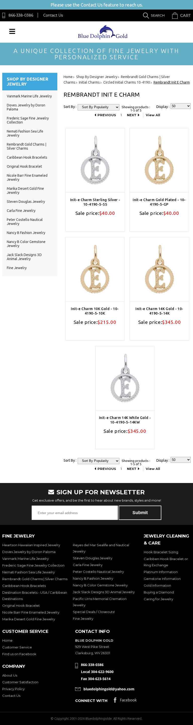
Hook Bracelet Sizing (161, 552)
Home (7, 640)
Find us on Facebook (19, 654)
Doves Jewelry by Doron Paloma (29, 552)
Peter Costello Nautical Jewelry (98, 572)
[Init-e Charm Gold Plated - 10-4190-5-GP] (159, 160)
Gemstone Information (162, 579)
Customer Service (17, 647)
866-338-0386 (21, 15)
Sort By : (70, 106)
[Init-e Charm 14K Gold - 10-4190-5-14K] (159, 269)
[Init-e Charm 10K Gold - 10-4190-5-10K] (94, 269)
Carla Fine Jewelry (21, 211)
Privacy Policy (13, 689)
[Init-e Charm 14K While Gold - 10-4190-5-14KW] (125, 378)
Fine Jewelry (17, 268)
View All (153, 115)
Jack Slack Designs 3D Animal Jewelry (24, 257)
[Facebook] (125, 701)
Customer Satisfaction (20, 682)
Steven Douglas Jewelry (26, 202)
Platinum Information (161, 572)
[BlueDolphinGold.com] (103, 38)
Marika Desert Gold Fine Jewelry (28, 619)
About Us (9, 675)
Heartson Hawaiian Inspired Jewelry (31, 545)
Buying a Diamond (159, 592)
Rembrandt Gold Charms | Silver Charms (26, 146)
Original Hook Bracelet (24, 166)
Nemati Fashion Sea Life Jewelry (28, 572)
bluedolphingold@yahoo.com (108, 689)
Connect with (91, 700)
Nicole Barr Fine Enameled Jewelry (30, 612)
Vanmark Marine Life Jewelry (29, 96)
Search (158, 15)
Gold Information (157, 585)
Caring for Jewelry (158, 599)
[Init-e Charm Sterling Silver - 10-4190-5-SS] (95, 160)
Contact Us (53, 15)
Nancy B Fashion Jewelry (26, 233)
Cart (185, 15)
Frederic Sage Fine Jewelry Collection (33, 565)
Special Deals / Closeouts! (94, 612)
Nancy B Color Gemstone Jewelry (100, 585)
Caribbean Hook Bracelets (27, 157)
